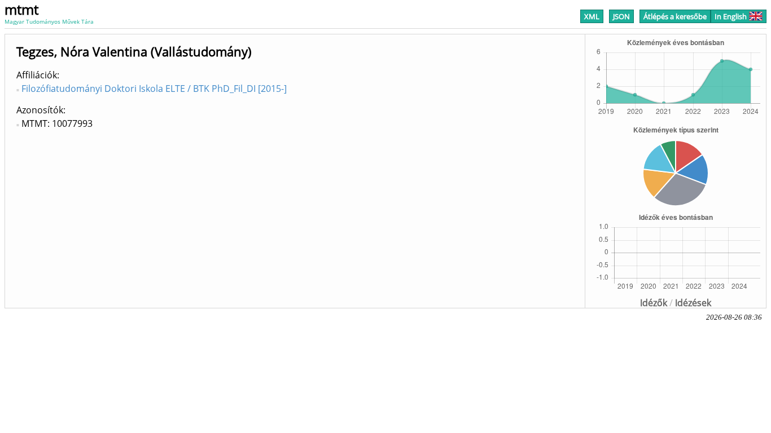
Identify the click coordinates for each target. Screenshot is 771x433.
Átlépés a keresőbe (675, 16)
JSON (621, 16)
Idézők (653, 303)
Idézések (693, 303)
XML (591, 16)
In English (731, 16)
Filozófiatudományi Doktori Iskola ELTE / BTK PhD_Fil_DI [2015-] (154, 88)
